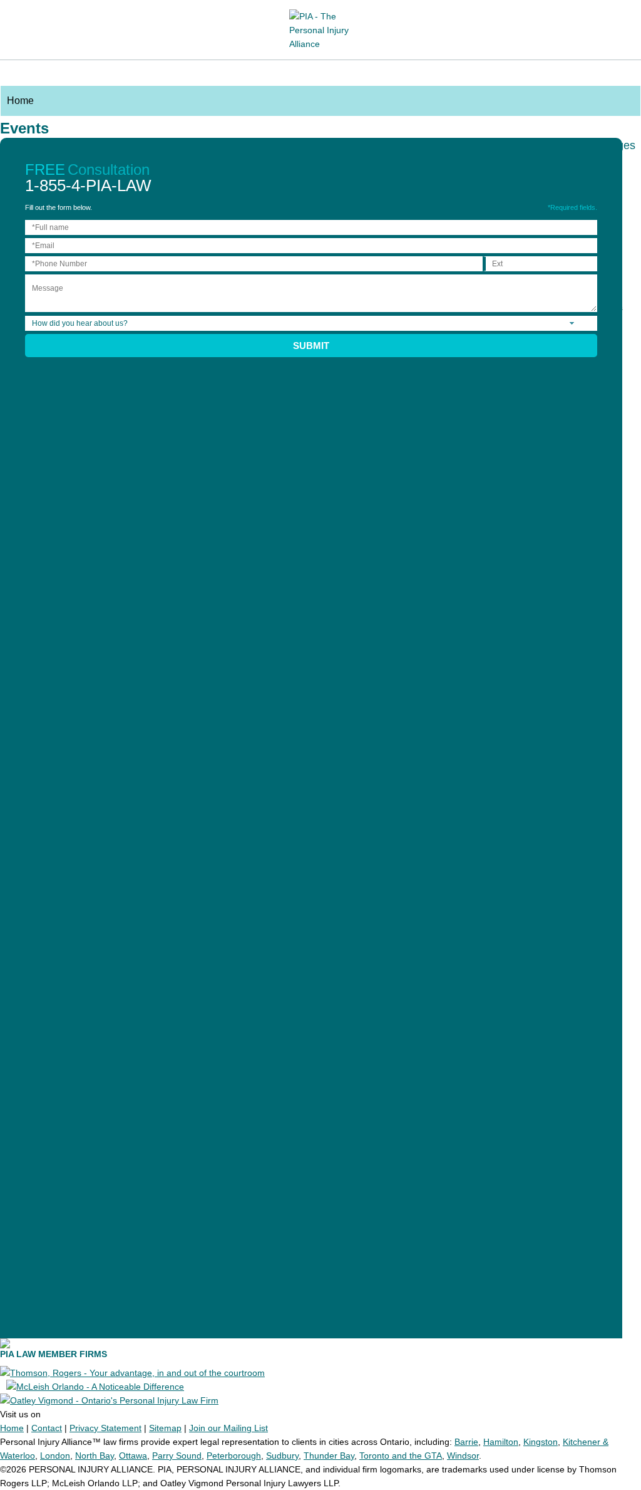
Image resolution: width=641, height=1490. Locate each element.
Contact (46, 1428)
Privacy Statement (105, 1428)
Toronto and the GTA (400, 1456)
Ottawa (133, 1456)
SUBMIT (311, 345)
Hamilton (500, 1442)
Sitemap (165, 1428)
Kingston (540, 1442)
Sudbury (282, 1456)
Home (12, 1428)
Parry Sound (177, 1456)
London (55, 1456)
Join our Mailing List (228, 1428)
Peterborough (234, 1456)
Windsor (463, 1456)
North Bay (94, 1456)
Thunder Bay (329, 1456)
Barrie (466, 1442)
